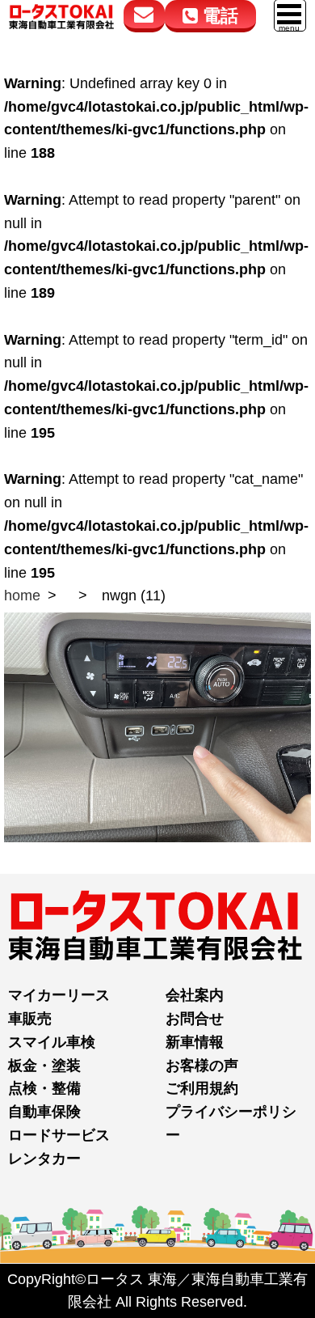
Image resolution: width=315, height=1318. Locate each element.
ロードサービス (59, 1135)
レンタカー (44, 1159)
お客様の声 (202, 1065)
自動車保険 (44, 1112)
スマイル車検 (51, 1042)
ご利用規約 (202, 1088)
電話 (218, 16)
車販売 (30, 1019)
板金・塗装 (44, 1065)
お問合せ (195, 1019)
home (22, 595)
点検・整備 (44, 1088)
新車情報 (195, 1042)
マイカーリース (59, 995)
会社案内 (195, 995)
